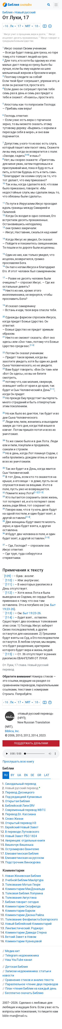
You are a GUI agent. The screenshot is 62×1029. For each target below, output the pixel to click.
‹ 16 (5, 26)
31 (3, 476)
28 (3, 440)
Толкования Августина (21, 897)
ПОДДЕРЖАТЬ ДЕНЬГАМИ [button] (31, 743)
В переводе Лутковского (22, 831)
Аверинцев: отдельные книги (25, 840)
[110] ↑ (9, 580)
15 (3, 254)
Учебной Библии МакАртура (24, 880)
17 (3, 277)
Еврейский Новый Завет (22, 827)
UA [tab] (19, 775)
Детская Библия (16, 966)
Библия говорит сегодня (22, 902)
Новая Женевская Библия (23, 876)
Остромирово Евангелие (22, 849)
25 (3, 397)
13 (3, 227)
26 (3, 413)
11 (3, 203)
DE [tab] (32, 775)
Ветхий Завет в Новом (20, 936)
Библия (7, 12)
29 (3, 452)
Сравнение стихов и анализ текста (29, 980)
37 (3, 544)
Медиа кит (12, 951)
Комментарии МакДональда (25, 889)
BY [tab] (12, 775)
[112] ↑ (9, 592)
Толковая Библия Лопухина (24, 893)
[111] (52, 389)
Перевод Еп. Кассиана (20, 814)
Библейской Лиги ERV (20, 805)
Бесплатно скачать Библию (24, 993)
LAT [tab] (46, 775)
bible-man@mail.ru (14, 1015)
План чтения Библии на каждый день (30, 988)
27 (3, 421)
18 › (37, 26)
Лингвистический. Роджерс (24, 928)
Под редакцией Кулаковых (23, 797)
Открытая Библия (17, 801)
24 (3, 381)
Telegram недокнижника (22, 955)
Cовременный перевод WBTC (25, 810)
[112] (36, 492)
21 (3, 337)
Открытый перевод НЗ (20, 823)
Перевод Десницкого (19, 792)
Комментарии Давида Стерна (26, 932)
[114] (28, 517)
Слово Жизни (14, 818)
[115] (47, 537)
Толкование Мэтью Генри (22, 884)
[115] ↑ (9, 654)
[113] (40, 492)
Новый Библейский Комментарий (28, 923)
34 (3, 508)
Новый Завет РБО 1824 (21, 836)
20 (3, 316)
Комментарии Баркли (20, 910)
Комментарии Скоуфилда (23, 906)
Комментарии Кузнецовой (23, 941)
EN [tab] (26, 775)
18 (3, 290)
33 (3, 496)
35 (3, 521)
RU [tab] (6, 775)
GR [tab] (39, 775)
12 (3, 215)
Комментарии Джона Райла (24, 915)
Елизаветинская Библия (22, 853)
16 (3, 266)
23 (3, 368)
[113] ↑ (9, 613)
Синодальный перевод (20, 784)
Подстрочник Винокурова (23, 862)
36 (3, 533)
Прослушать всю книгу (18, 761)
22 (3, 352)
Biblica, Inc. (12, 731)
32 (3, 492)
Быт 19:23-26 (32, 613)
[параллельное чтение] (44, 26)
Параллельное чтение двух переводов (31, 984)
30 (3, 468)
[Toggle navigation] (56, 4)
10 (3, 183)
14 (3, 238)
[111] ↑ (9, 584)
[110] (32, 345)
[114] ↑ (9, 617)
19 (3, 305)
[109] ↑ (8, 576)
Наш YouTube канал (18, 959)
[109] (27, 155)
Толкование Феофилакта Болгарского (31, 919)
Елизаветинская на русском (24, 858)
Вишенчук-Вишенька (19, 844)
